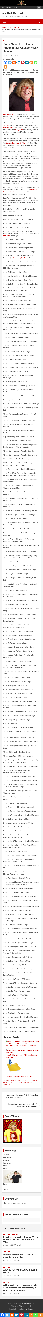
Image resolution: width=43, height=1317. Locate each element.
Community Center (19, 258)
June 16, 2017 (8, 1260)
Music (5, 1168)
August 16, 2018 (9, 1245)
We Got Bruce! (12, 13)
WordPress (29, 1309)
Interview (14, 1234)
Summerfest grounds (14, 143)
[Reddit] (14, 62)
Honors (6, 1160)
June (24, 1082)
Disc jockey (13, 1082)
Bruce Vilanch (33, 1080)
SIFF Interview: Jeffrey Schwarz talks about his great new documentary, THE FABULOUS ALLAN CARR (21, 1287)
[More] (5, 67)
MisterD (16, 55)
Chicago (25, 143)
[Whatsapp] (35, 62)
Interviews (7, 1163)
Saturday (6, 1084)
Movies (5, 1166)
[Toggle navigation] (4, 21)
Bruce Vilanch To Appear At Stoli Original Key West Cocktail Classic (22, 1096)
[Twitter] (10, 62)
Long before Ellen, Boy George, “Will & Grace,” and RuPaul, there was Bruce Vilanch (20, 1239)
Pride (5, 41)
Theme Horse (24, 1306)
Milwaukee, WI (8, 114)
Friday (20, 1082)
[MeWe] (27, 62)
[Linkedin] (18, 62)
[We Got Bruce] (12, 1120)
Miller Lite (6, 236)
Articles (6, 1155)
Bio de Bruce (7, 1157)
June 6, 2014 (7, 55)
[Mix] (31, 62)
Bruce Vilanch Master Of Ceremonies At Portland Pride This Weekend (22, 1105)
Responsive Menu (39, 7)
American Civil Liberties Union (17, 1080)
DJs (16, 284)
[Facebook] (5, 62)
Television (6, 1187)
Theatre (6, 1190)
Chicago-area (8, 128)
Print (5, 1184)
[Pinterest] (23, 62)
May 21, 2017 (8, 1293)
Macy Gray (19, 130)
